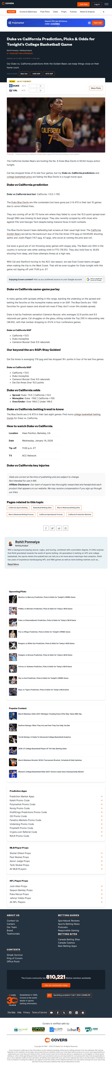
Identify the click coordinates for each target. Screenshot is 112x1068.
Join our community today (56, 985)
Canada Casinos (66, 942)
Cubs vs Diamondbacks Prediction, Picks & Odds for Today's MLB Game (47, 620)
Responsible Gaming (68, 930)
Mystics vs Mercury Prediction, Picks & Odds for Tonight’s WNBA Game (46, 597)
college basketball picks (19, 176)
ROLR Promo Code (19, 836)
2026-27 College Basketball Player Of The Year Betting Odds (42, 749)
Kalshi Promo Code (20, 800)
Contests (13, 949)
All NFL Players (17, 902)
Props (64, 11)
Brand (10, 930)
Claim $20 (98, 23)
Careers (11, 924)
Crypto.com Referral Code (23, 832)
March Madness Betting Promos (21, 514)
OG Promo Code (18, 816)
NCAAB (11, 11)
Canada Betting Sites (69, 939)
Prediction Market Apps (22, 796)
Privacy (26, 1012)
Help (19, 1012)
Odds (55, 11)
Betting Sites (67, 933)
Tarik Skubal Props (19, 865)
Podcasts (63, 927)
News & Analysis (87, 11)
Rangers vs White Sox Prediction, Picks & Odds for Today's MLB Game (46, 643)
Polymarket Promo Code (22, 804)
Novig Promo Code (20, 808)
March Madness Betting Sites (68, 508)
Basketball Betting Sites (42, 508)
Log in (97, 4)
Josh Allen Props (18, 886)
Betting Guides (68, 915)
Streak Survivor (15, 955)
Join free (83, 4)
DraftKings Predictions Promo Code (28, 812)
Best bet (24, 74)
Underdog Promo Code (22, 824)
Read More (13, 564)
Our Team (12, 927)
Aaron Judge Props (20, 861)
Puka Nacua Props (19, 894)
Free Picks (45, 11)
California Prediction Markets (79, 514)
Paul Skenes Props (19, 857)
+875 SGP (49, 74)
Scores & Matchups (28, 11)
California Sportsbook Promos (51, 514)
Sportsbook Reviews (68, 920)
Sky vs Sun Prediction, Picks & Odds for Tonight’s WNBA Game (43, 678)
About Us (13, 915)
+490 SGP (36, 74)
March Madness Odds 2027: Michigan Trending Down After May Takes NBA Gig (50, 714)
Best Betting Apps (67, 946)
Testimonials (13, 933)
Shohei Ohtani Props (20, 853)
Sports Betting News (68, 924)
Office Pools (13, 961)
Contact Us (13, 920)
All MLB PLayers (18, 869)
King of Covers (14, 958)
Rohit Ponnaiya (27, 542)
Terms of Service (39, 1012)
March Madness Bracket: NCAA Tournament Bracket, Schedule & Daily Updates (50, 760)
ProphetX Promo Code (21, 828)
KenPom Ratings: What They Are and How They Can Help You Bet (44, 725)
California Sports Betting (18, 508)
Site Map (11, 1012)
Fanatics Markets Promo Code (25, 820)
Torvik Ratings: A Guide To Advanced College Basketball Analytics (44, 737)
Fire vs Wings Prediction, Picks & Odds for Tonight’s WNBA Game (44, 632)
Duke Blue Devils (20, 202)
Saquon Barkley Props (21, 890)
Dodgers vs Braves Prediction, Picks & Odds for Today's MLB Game (45, 655)
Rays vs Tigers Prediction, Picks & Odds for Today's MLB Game (43, 690)
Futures (73, 11)
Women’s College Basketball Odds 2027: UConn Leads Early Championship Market (51, 772)
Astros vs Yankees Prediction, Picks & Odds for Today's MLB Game (45, 667)
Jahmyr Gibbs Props (20, 898)
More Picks (96, 88)
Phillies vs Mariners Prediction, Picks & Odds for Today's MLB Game (45, 609)
